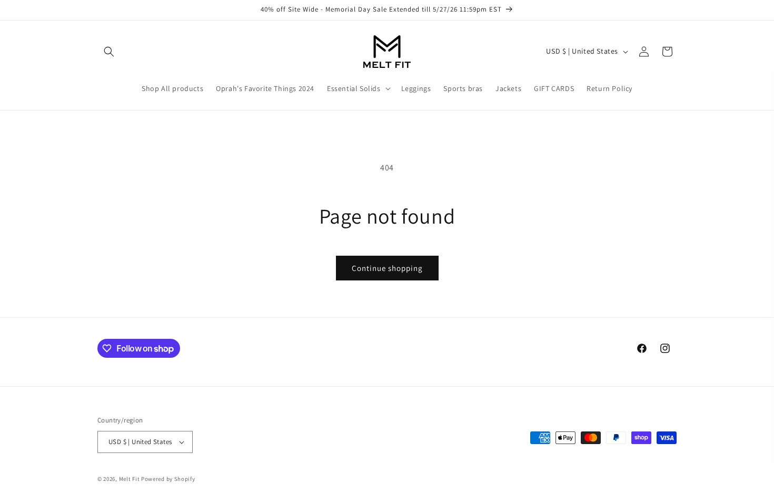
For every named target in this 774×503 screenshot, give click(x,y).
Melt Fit (129, 478)
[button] (109, 51)
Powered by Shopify (168, 478)
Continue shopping (387, 268)
